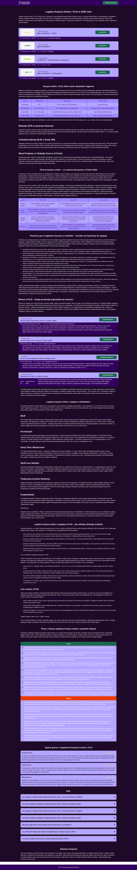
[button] (134, 863)
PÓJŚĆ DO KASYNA (110, 2)
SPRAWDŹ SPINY (108, 339)
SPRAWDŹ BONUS (108, 319)
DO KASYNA (102, 32)
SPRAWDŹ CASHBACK (106, 357)
